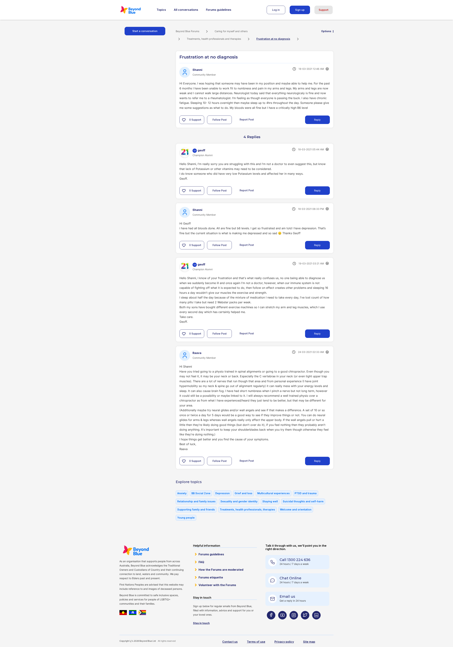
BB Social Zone (200, 493)
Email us (287, 596)
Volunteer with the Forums (217, 585)
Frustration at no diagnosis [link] (273, 38)
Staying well (270, 501)
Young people (186, 517)
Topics (161, 9)
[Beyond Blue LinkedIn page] (316, 622)
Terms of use (256, 641)
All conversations (186, 9)
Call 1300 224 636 (295, 560)
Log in (276, 9)
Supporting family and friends (196, 509)
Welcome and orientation (295, 509)
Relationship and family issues (196, 501)
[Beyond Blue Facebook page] (271, 622)
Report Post (247, 119)
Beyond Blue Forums (135, 10)
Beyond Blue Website (135, 550)
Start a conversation (144, 31)
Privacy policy (284, 641)
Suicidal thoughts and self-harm (303, 501)
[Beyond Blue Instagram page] (293, 622)
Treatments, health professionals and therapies (214, 38)
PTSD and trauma (306, 493)
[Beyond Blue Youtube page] (282, 622)
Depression (222, 493)
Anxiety (182, 493)
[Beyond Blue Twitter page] (305, 622)
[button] (184, 120)
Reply (317, 119)
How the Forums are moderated (221, 569)
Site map (309, 641)
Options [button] (326, 31)
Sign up (300, 9)
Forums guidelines (218, 9)
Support (323, 9)
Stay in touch (201, 623)
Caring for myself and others (231, 31)
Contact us (230, 641)
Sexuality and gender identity (238, 501)
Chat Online (290, 578)
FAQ (201, 562)
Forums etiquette (211, 577)
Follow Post (220, 119)
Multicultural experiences (273, 493)
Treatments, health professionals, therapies (247, 509)
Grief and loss (243, 493)
